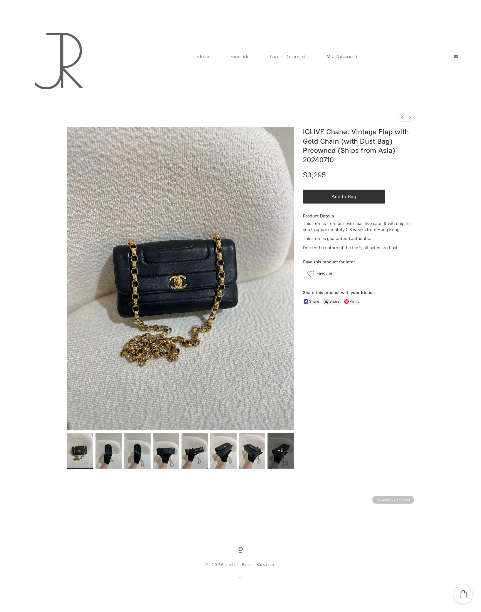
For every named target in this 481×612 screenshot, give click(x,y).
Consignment (288, 56)
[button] (322, 273)
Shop (203, 56)
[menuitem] (402, 117)
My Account (342, 56)
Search (239, 56)
